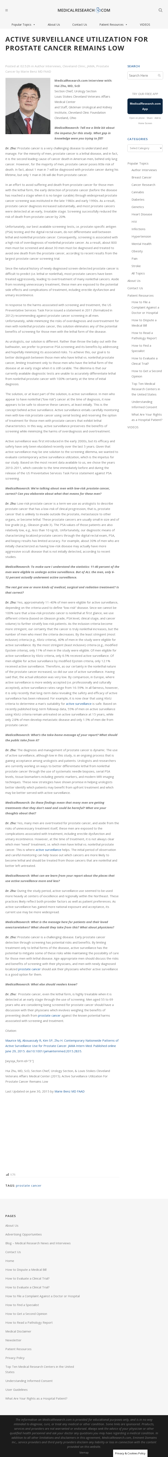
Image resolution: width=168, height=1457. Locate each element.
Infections (138, 229)
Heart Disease (142, 214)
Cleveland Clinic (73, 66)
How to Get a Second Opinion (26, 1314)
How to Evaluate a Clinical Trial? (27, 1278)
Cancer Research (143, 185)
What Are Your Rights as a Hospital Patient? (36, 1398)
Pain (134, 258)
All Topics (138, 273)
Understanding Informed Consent (29, 1381)
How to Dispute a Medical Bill (26, 1269)
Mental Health (141, 244)
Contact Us (79, 24)
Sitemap (84, 1452)
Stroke (136, 266)
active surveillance (79, 704)
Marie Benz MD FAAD (36, 71)
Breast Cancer (142, 177)
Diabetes (138, 199)
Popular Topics (21, 24)
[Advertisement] (62, 1132)
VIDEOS (145, 24)
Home (9, 1261)
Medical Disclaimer (18, 1331)
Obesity (137, 251)
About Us (54, 24)
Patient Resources (111, 24)
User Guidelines (16, 1389)
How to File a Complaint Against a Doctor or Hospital (145, 307)
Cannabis (138, 192)
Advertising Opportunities (23, 1234)
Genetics (138, 207)
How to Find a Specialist (22, 1305)
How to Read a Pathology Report (29, 1322)
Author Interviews (48, 66)
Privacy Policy (15, 1358)
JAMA (91, 66)
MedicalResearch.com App (145, 106)
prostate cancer (29, 969)
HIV (134, 221)
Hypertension (141, 236)
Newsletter (13, 1340)
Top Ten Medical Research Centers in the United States (146, 389)
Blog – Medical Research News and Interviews (38, 1243)
